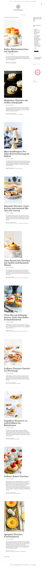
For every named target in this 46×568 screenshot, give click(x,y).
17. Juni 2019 (7, 492)
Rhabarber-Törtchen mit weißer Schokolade (16, 101)
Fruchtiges (12, 114)
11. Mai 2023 (7, 113)
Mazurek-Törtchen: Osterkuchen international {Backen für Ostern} (17, 208)
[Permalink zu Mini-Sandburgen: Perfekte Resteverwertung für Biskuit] (13, 148)
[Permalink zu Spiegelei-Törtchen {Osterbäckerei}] (14, 531)
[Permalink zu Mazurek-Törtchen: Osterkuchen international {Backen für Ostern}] (13, 203)
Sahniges (17, 114)
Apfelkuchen (10, 277)
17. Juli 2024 (7, 62)
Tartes (28, 223)
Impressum (11, 1)
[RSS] (40, 18)
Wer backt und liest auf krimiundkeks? (30, 1)
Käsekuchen (15, 551)
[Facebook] (34, 18)
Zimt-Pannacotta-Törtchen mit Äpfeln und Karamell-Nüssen (17, 262)
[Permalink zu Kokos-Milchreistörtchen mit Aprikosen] (13, 46)
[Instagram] (36, 18)
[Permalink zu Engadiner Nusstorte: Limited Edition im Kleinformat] (13, 417)
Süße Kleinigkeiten (21, 114)
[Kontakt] (34, 20)
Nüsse (14, 223)
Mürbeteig (15, 114)
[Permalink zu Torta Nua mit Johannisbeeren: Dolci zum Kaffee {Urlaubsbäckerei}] (13, 312)
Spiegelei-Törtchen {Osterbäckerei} (13, 535)
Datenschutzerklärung (17, 1)
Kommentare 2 (12, 438)
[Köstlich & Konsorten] (36, 64)
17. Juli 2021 (7, 330)
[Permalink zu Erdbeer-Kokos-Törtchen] (13, 473)
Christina (12, 158)
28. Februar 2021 (8, 438)
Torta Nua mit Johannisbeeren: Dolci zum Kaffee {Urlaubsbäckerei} (16, 317)
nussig (16, 223)
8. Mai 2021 (7, 382)
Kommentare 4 (11, 330)
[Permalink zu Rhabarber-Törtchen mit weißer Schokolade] (13, 97)
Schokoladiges (20, 223)
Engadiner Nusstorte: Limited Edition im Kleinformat (16, 423)
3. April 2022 (7, 222)
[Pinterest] (38, 18)
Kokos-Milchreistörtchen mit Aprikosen (16, 50)
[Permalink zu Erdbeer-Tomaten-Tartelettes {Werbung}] (13, 365)
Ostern (18, 223)
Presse (34, 80)
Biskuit (11, 168)
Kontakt (23, 1)
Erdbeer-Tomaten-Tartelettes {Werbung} (17, 369)
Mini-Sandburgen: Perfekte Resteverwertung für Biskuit (16, 153)
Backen (9, 114)
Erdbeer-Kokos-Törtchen (16, 476)
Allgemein (7, 114)
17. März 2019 (7, 550)
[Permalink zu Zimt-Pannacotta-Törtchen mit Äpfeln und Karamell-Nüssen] (13, 257)
